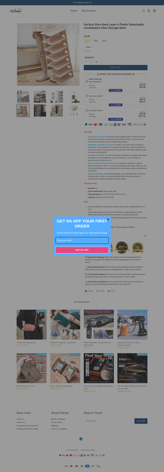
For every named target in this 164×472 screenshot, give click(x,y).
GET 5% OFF (82, 250)
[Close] (108, 219)
